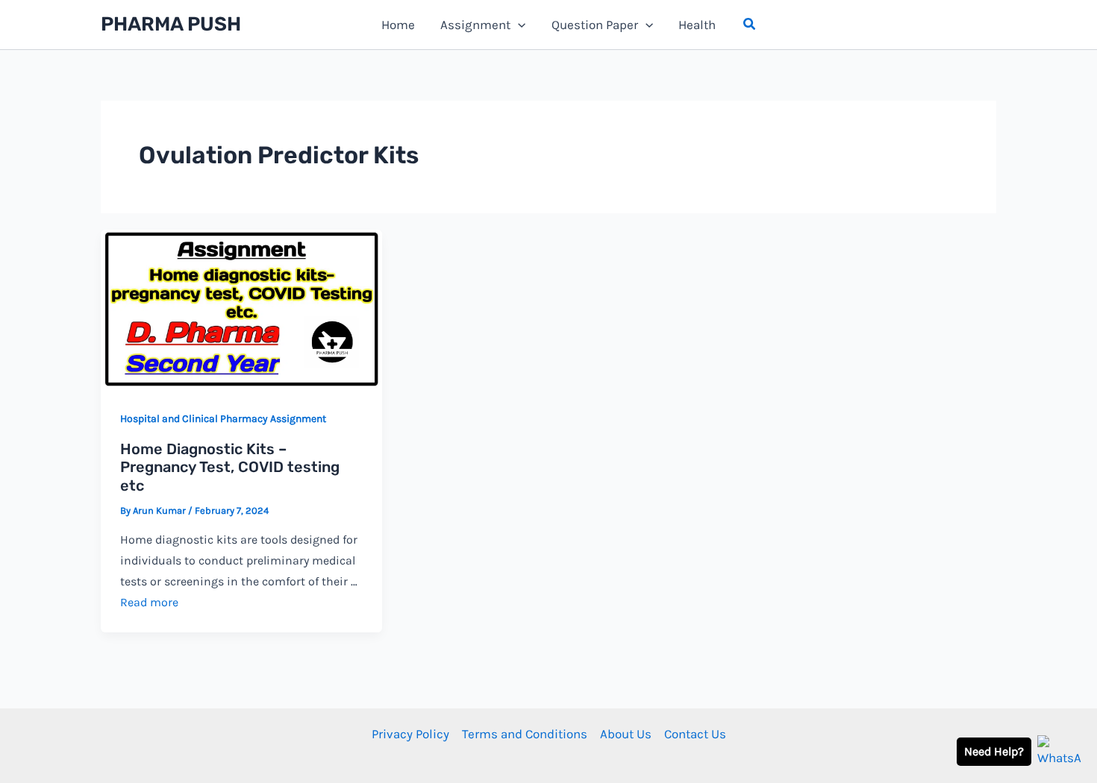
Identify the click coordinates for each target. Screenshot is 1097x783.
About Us (625, 733)
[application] (517, 24)
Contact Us (695, 733)
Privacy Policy (410, 733)
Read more (149, 602)
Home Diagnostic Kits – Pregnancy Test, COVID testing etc (230, 467)
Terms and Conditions (524, 733)
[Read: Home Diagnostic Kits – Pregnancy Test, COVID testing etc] (241, 308)
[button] (750, 24)
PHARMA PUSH (171, 24)
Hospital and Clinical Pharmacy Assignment (223, 418)
